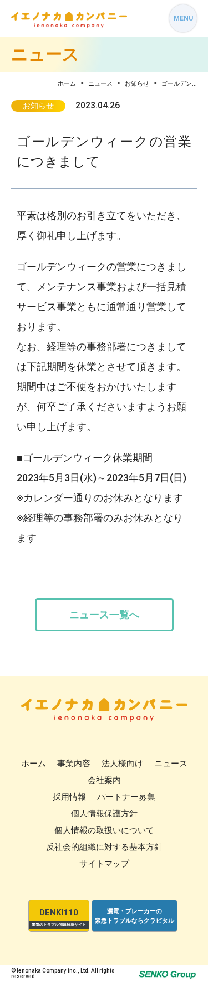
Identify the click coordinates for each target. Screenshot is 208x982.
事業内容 (73, 764)
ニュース (100, 83)
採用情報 (69, 797)
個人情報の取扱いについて (104, 830)
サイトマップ (104, 864)
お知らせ (137, 83)
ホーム (67, 83)
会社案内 (104, 780)
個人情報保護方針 (104, 814)
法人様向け (122, 764)
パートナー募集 (126, 797)
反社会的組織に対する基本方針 (104, 847)
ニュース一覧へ (104, 614)
